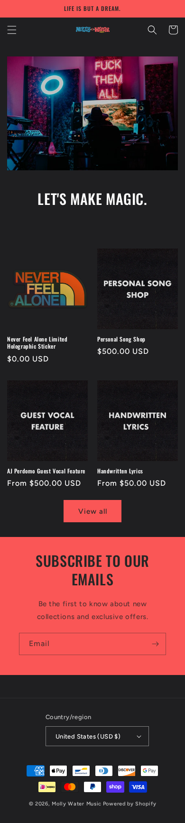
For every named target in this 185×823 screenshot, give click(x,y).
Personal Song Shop (121, 339)
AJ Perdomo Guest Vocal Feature (46, 471)
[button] (11, 29)
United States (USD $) (88, 736)
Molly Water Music (77, 804)
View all (92, 511)
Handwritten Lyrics (120, 471)
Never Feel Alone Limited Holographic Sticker (37, 342)
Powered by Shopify (130, 804)
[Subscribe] (155, 644)
